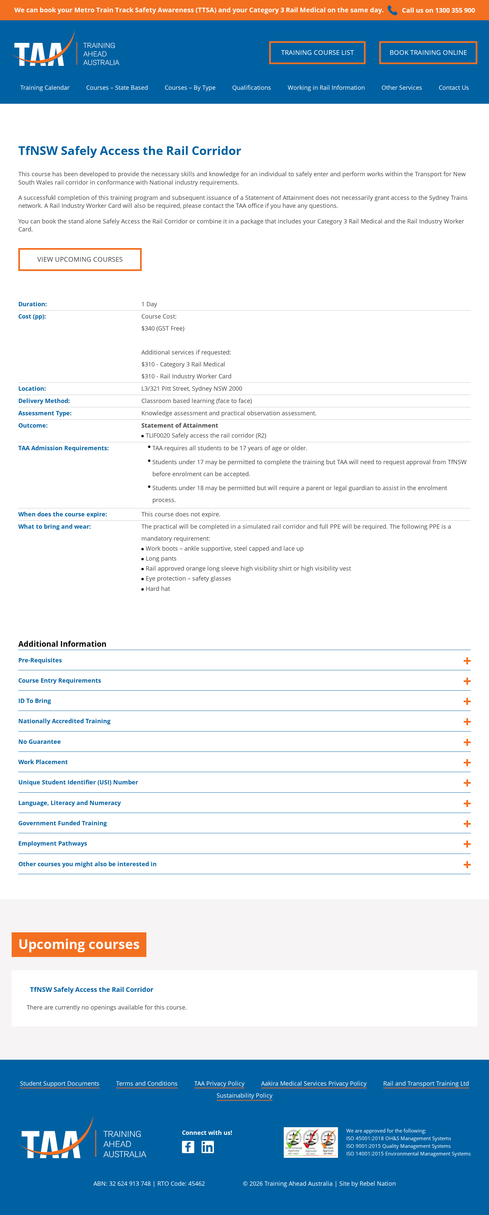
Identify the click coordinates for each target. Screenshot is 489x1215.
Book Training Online (428, 53)
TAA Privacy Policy (219, 1083)
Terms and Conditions (147, 1083)
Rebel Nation (378, 1183)
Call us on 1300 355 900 (438, 10)
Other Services (402, 87)
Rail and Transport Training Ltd (426, 1083)
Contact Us (454, 87)
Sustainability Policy (244, 1095)
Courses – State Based (117, 87)
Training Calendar (45, 87)
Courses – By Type (190, 87)
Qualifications (251, 87)
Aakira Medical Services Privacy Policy (314, 1083)
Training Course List (317, 53)
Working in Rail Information (326, 87)
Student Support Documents (59, 1083)
